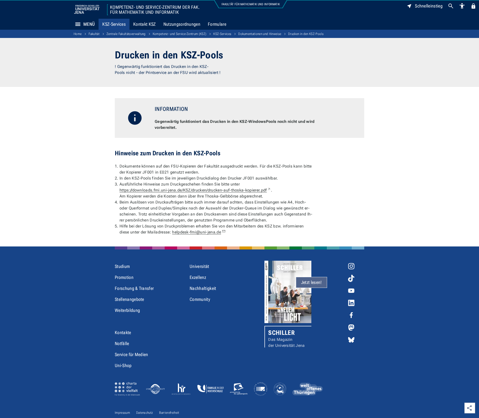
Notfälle (122, 343)
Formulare (217, 24)
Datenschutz (144, 413)
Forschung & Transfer (134, 288)
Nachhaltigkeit (203, 288)
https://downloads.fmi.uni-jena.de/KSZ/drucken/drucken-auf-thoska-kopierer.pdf (195, 190)
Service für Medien (131, 354)
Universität (199, 266)
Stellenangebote (129, 299)
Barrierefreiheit (169, 413)
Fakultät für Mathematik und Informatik (251, 4)
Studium (122, 266)
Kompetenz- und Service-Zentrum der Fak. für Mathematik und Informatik (155, 10)
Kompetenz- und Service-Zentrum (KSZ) (180, 34)
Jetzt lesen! (311, 282)
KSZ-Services (114, 24)
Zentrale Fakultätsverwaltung (126, 34)
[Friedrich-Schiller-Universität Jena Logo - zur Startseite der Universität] (87, 9)
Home (78, 34)
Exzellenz (198, 277)
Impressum (122, 413)
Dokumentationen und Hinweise (259, 34)
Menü (89, 24)
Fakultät (94, 34)
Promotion (124, 277)
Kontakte (123, 332)
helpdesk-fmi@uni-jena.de (196, 232)
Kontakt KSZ (144, 24)
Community (200, 299)
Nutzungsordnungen (181, 24)
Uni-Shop (123, 365)
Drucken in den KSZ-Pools (306, 34)
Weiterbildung (127, 310)
